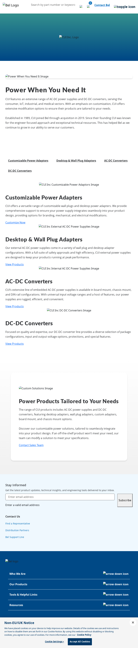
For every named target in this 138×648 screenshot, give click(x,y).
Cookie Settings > (54, 641)
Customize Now (15, 222)
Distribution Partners (17, 530)
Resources (16, 605)
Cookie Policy (84, 634)
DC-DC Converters (20, 171)
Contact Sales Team (31, 445)
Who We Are (17, 574)
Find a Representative (17, 523)
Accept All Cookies (80, 641)
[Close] (133, 622)
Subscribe (125, 500)
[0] (88, 6)
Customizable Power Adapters (28, 160)
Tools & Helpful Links (23, 594)
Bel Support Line (14, 537)
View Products (14, 264)
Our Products (18, 584)
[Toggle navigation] (124, 7)
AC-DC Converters (116, 160)
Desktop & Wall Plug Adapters (76, 160)
